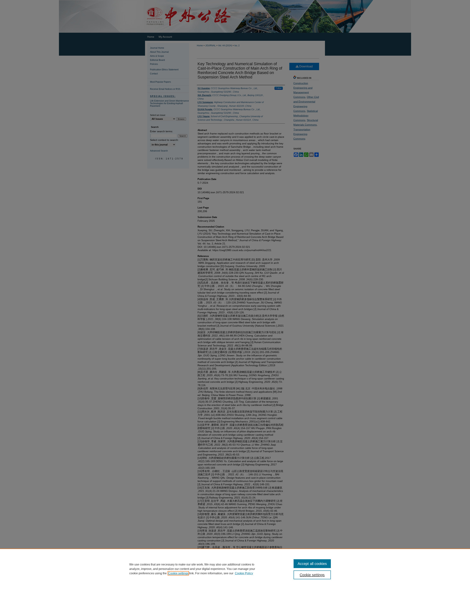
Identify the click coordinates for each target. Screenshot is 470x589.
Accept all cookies (312, 564)
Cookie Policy (244, 573)
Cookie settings (178, 573)
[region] (235, 569)
